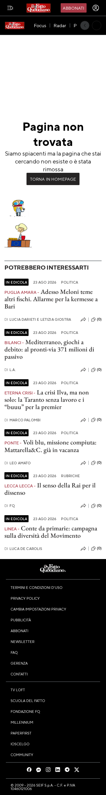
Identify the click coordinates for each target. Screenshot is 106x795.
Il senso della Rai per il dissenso (50, 489)
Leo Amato (17, 463)
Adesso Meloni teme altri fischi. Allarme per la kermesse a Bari (51, 299)
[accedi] (95, 7)
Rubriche (70, 475)
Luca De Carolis (23, 548)
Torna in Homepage (53, 179)
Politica (69, 282)
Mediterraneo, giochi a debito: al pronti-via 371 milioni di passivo (49, 349)
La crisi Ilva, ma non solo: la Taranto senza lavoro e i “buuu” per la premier (46, 399)
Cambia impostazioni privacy (38, 609)
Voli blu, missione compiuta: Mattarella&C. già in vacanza (50, 446)
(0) (99, 319)
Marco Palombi (22, 420)
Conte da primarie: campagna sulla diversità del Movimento (50, 532)
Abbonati (73, 8)
